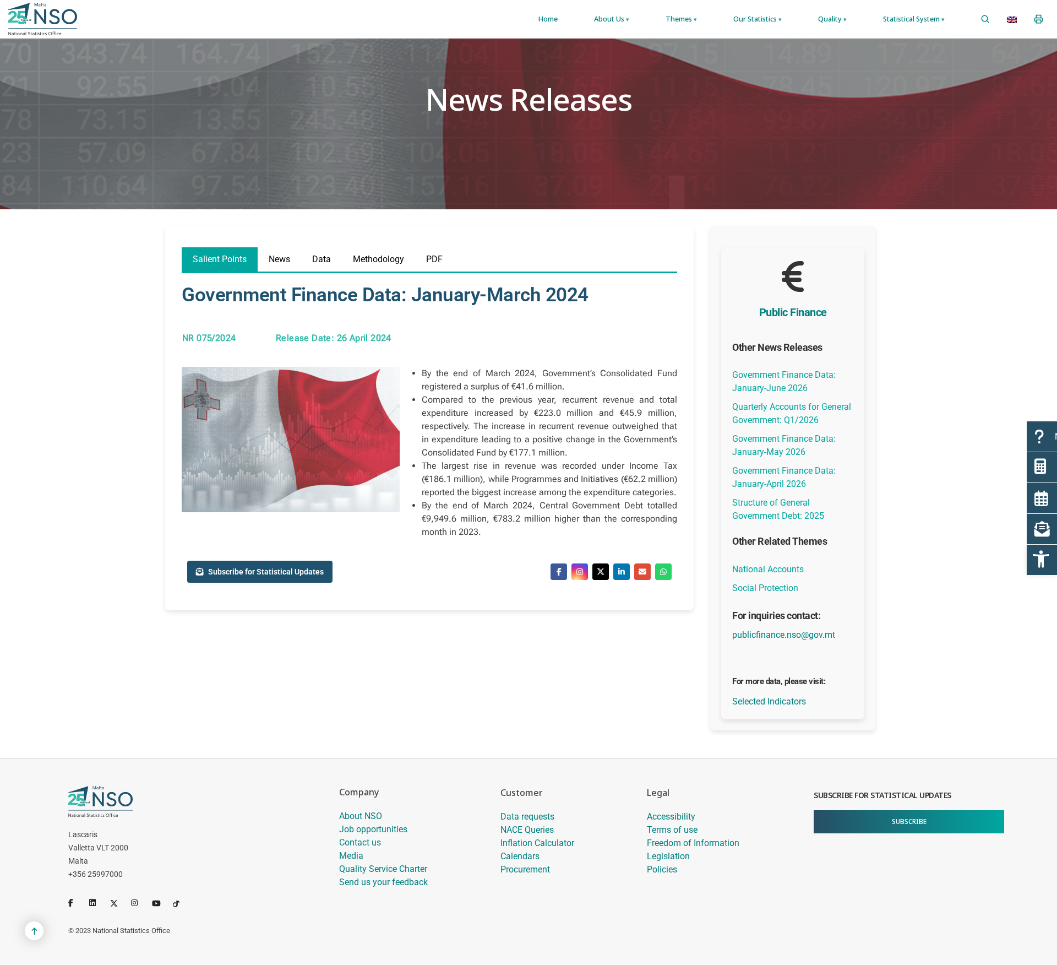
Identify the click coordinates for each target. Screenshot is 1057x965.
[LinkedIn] (97, 902)
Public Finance (793, 312)
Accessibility (671, 816)
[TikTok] (181, 902)
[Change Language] (1012, 19)
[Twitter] (118, 902)
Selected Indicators (769, 701)
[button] (1042, 560)
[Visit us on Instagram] (579, 571)
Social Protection (765, 588)
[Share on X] (600, 571)
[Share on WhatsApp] (663, 571)
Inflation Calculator (537, 843)
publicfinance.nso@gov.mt (783, 635)
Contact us (360, 842)
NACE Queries (527, 830)
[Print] (1038, 19)
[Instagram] (139, 902)
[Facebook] (76, 902)
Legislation (668, 856)
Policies (662, 869)
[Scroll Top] (34, 930)
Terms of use (672, 830)
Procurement (525, 869)
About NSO (360, 816)
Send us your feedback (383, 882)
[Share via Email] (642, 571)
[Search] (985, 19)
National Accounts (768, 569)
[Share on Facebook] (559, 571)
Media (351, 855)
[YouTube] (160, 902)
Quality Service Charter (383, 869)
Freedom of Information (693, 843)
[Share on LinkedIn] (621, 571)
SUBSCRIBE (909, 821)
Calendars (520, 856)
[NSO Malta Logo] (42, 19)
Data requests (527, 816)
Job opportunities (373, 829)
